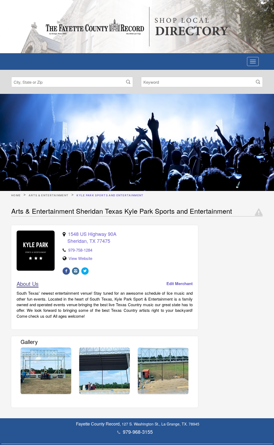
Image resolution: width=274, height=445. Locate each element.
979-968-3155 (138, 431)
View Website (80, 258)
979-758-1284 (80, 250)
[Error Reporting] (259, 212)
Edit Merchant (179, 283)
